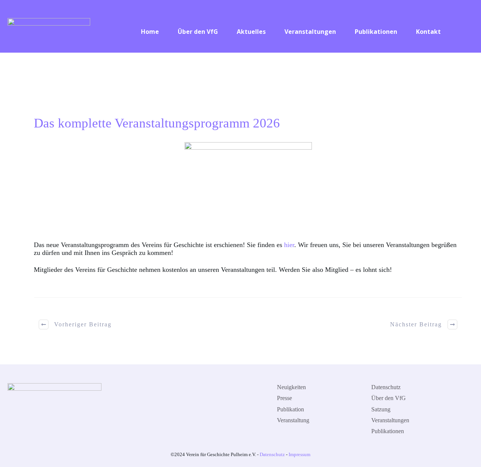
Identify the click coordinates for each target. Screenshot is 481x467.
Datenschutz (386, 387)
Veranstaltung (293, 420)
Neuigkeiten (291, 387)
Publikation (290, 409)
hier (289, 245)
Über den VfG (388, 398)
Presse (284, 398)
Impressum (299, 454)
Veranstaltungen (390, 420)
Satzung (380, 409)
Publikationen (387, 431)
